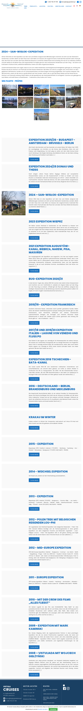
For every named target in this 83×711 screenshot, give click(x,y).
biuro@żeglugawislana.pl (68, 2)
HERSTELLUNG (59, 6)
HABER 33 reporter (28, 696)
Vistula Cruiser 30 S (29, 689)
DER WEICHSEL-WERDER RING (50, 690)
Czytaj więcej (34, 159)
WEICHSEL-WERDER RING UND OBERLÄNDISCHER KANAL (50, 698)
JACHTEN (42, 6)
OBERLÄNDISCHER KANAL (50, 694)
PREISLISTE (33, 6)
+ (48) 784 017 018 (52, 2)
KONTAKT (69, 6)
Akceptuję (53, 709)
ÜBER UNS (25, 7)
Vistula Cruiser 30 (28, 692)
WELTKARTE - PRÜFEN (12, 81)
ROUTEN (50, 6)
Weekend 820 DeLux (29, 699)
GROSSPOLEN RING (48, 702)
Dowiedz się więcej (42, 709)
